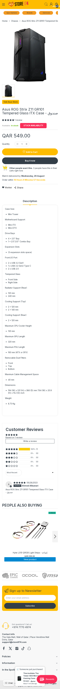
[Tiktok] (23, 649)
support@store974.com (14, 642)
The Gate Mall (8, 637)
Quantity (6, 144)
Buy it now (30, 160)
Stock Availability (33, 125)
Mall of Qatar (22, 637)
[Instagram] (17, 649)
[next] (55, 536)
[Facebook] (3, 649)
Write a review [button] (30, 441)
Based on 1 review (14, 437)
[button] (8, 120)
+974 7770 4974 (21, 627)
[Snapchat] (29, 649)
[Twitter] (10, 648)
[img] (20, 482)
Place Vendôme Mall (39, 637)
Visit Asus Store (10, 102)
